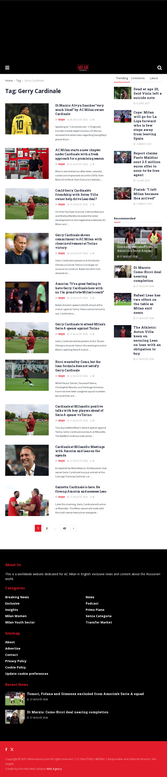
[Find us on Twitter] (12, 749)
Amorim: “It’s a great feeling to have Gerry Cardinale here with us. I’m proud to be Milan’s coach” (79, 288)
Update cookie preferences (26, 674)
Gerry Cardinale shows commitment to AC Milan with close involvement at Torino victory (78, 241)
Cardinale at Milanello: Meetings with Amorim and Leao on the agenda (80, 451)
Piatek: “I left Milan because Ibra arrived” (146, 193)
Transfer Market (99, 622)
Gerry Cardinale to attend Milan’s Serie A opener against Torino (80, 326)
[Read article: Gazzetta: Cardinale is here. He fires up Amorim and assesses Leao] (27, 500)
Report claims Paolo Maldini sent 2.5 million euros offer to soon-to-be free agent (147, 164)
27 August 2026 (128, 256)
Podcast (92, 603)
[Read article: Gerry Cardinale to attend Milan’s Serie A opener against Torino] (27, 337)
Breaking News (17, 597)
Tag (18, 80)
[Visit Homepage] (83, 67)
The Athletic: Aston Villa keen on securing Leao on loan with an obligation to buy (147, 340)
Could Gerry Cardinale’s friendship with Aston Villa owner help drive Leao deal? (76, 194)
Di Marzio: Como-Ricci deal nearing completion (68, 712)
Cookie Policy (15, 667)
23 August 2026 (78, 297)
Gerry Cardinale (34, 80)
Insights (11, 610)
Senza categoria (99, 616)
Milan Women (16, 616)
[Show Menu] (7, 67)
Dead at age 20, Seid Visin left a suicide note (148, 93)
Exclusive (12, 603)
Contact (11, 655)
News (90, 597)
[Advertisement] (83, 30)
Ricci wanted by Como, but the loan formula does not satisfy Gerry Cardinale (77, 366)
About (10, 642)
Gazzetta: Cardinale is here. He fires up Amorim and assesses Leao (80, 489)
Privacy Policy (16, 661)
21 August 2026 (78, 420)
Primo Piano (95, 610)
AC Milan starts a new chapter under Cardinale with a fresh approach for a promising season (79, 154)
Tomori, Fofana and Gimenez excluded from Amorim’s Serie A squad (135, 247)
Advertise (12, 648)
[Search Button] (159, 67)
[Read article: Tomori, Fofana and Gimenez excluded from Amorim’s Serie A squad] (15, 698)
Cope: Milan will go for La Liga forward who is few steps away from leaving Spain (145, 125)
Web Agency (54, 769)
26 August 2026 (78, 119)
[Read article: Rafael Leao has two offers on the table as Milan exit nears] (122, 299)
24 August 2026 (78, 253)
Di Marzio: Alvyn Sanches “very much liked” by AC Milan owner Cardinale (79, 109)
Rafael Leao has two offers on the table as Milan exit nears (147, 304)
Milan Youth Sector (20, 622)
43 (64, 528)
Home (9, 80)
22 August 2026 (78, 376)
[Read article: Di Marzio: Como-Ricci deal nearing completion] (122, 271)
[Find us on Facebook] (6, 749)
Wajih (61, 119)
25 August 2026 (78, 164)
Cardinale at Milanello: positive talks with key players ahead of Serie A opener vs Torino (79, 410)
